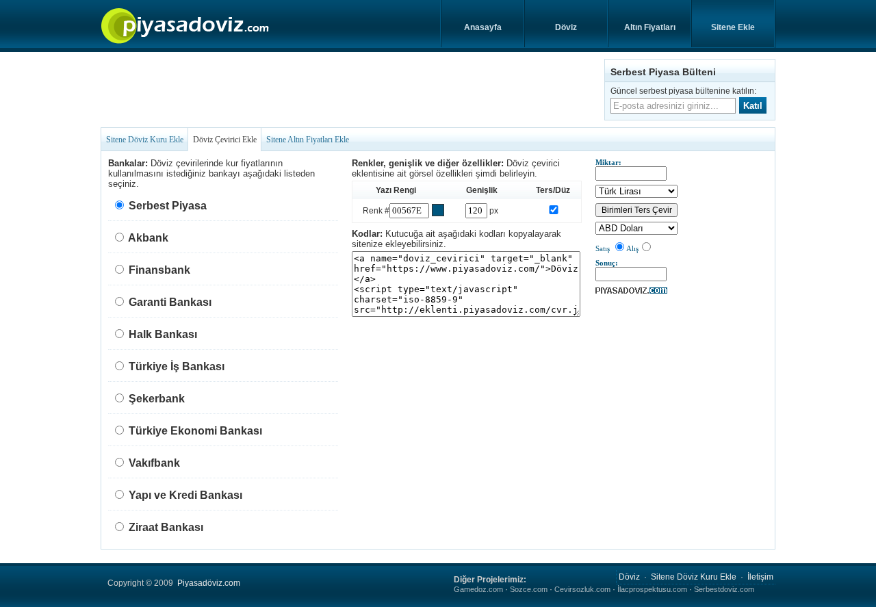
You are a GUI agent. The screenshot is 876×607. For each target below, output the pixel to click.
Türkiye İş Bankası (176, 366)
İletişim (760, 577)
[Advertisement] (350, 89)
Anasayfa (483, 27)
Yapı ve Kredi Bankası (185, 495)
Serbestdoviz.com (724, 589)
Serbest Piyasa (168, 205)
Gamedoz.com (478, 589)
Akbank (148, 238)
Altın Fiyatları (649, 27)
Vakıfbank (154, 463)
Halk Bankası (163, 334)
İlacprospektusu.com (652, 589)
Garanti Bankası (170, 302)
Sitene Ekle (733, 27)
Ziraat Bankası (166, 527)
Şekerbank (157, 398)
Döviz (566, 27)
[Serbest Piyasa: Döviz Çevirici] (631, 291)
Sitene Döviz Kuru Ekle (144, 139)
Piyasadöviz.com (208, 583)
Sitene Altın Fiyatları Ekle (307, 139)
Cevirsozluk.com (582, 589)
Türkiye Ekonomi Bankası (195, 431)
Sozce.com (529, 589)
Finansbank (159, 270)
